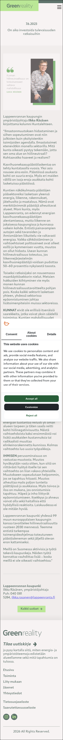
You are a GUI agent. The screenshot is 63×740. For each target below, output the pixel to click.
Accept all (31, 398)
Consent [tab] (11, 334)
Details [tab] (51, 334)
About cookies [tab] (31, 334)
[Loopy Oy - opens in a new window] (7, 324)
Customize (31, 407)
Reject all (31, 415)
